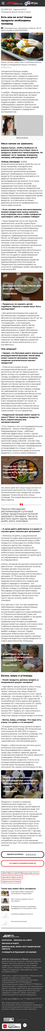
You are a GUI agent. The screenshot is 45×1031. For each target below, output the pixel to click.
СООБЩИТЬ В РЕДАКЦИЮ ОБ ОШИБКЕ (19, 952)
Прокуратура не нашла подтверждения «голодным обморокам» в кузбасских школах (20, 782)
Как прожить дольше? (19, 921)
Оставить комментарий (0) (22, 863)
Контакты (7, 940)
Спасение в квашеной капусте (22, 914)
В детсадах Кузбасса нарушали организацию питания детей (18, 657)
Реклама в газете (10, 943)
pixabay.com (6, 67)
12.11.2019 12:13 (6, 9)
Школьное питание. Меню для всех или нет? (22, 287)
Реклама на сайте (23, 940)
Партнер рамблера (21, 1019)
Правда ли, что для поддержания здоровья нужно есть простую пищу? (20, 469)
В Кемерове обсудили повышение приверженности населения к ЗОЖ (23, 907)
